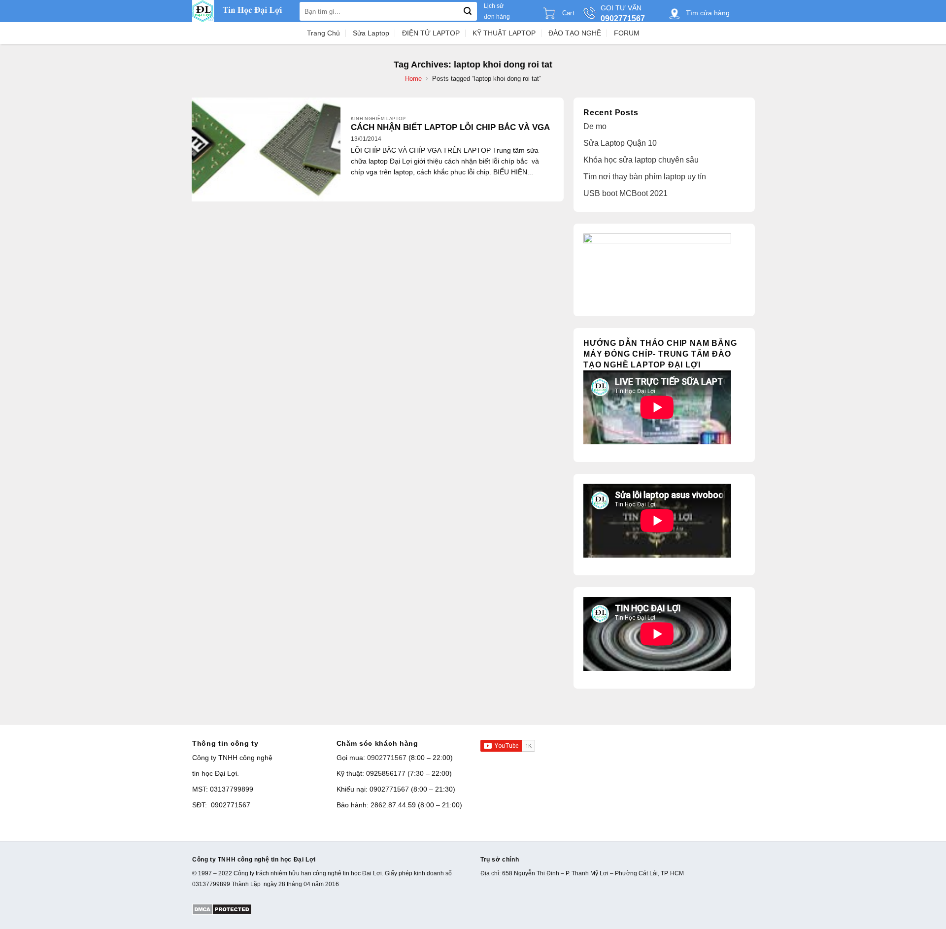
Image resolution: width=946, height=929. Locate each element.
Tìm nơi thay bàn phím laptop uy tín (644, 176)
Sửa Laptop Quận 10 (620, 143)
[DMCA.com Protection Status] (222, 908)
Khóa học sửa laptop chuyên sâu (641, 160)
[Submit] (467, 11)
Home (413, 78)
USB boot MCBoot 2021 (625, 193)
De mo (595, 126)
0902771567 (386, 758)
